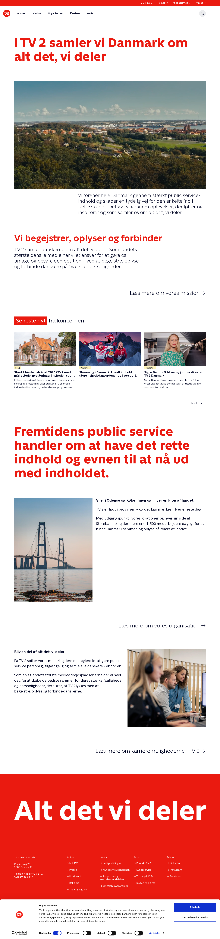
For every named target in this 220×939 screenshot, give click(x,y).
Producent (75, 876)
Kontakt (91, 13)
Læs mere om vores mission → (168, 293)
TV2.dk (162, 2)
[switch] (87, 933)
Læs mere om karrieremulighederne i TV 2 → (150, 751)
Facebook (175, 876)
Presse (200, 2)
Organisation (55, 13)
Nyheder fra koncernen (116, 869)
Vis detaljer (155, 933)
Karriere (75, 13)
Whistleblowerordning (115, 886)
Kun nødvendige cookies (195, 917)
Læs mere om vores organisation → (162, 625)
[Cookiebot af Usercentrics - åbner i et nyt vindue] (19, 933)
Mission (36, 13)
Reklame (74, 883)
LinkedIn (175, 863)
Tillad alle (195, 907)
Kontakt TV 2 (143, 863)
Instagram (176, 869)
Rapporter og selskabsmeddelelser (112, 878)
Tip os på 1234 (145, 876)
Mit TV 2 (74, 863)
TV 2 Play (146, 2)
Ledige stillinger (112, 863)
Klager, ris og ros (145, 883)
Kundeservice (182, 2)
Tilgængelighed (78, 889)
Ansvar (21, 13)
